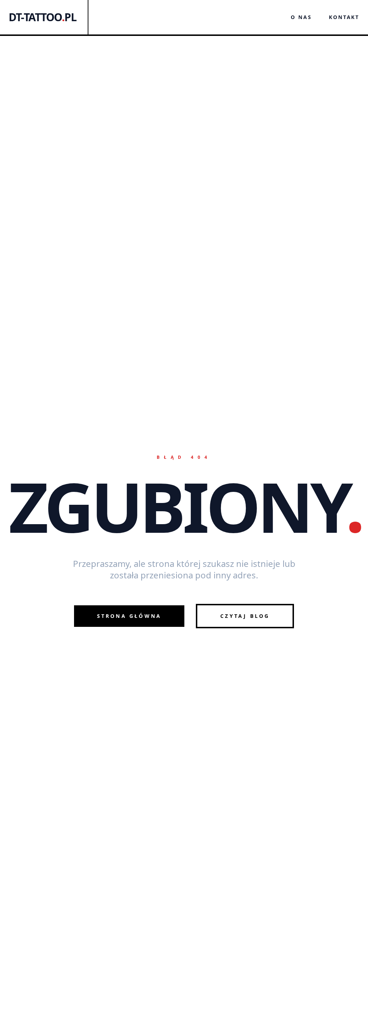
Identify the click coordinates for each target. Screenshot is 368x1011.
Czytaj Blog (245, 615)
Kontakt (344, 17)
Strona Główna (129, 615)
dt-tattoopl (42, 17)
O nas (301, 17)
